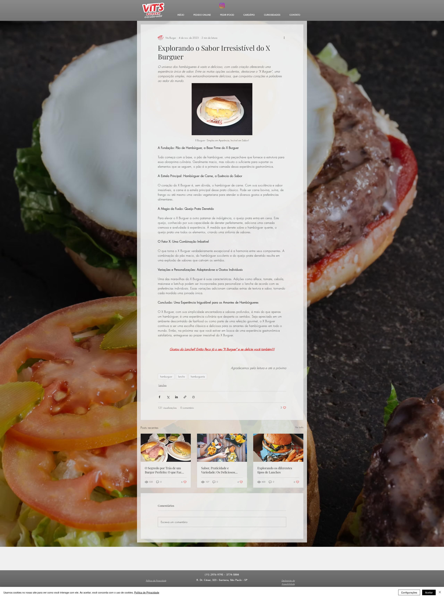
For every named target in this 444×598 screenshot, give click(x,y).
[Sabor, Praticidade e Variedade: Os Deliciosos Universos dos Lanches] (222, 448)
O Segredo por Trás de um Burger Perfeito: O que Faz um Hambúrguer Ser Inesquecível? (163, 470)
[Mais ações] (284, 38)
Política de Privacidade (146, 592)
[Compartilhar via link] (185, 397)
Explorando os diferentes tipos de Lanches (274, 470)
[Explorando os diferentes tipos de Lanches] (278, 448)
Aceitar (429, 592)
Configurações (409, 592)
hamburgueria (198, 376)
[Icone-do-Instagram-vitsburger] (222, 5)
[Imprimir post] (193, 397)
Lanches (162, 385)
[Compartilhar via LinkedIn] (176, 397)
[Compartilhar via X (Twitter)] (168, 397)
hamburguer (166, 376)
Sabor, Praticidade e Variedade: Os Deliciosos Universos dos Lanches (218, 470)
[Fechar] (440, 592)
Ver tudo (299, 427)
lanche (181, 376)
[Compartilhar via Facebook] (159, 397)
